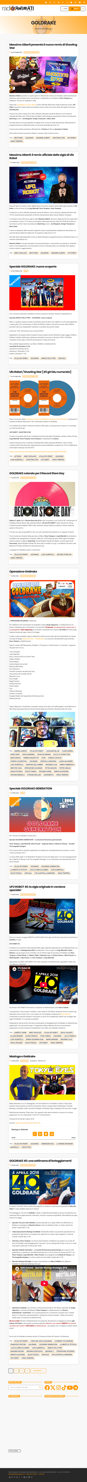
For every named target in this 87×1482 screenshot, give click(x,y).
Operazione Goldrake (23, 572)
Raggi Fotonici (16, 771)
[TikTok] (75, 2)
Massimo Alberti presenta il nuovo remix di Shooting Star (43, 46)
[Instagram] (71, 2)
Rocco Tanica (30, 771)
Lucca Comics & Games (39, 870)
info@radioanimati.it (16, 1474)
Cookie (41, 1474)
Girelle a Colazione (66, 1400)
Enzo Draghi (16, 758)
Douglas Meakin (44, 754)
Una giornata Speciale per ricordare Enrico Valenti (32, 1422)
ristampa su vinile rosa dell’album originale (46, 419)
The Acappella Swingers (44, 873)
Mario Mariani (65, 1014)
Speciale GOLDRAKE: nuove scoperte (32, 267)
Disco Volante (66, 1033)
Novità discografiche (31, 52)
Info (39, 1123)
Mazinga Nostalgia (35, 1351)
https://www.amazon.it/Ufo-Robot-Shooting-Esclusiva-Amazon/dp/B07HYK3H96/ (38, 452)
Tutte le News (14, 1451)
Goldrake (29, 138)
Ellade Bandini (17, 1036)
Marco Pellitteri (48, 358)
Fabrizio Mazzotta (31, 758)
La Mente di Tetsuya (19, 870)
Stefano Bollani (34, 775)
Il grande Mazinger (65, 1144)
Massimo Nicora (17, 1351)
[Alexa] (54, 2)
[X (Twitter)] (67, 2)
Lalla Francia (70, 1036)
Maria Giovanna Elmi (34, 1039)
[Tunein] (58, 2)
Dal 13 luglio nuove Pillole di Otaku (33, 1431)
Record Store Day (64, 554)
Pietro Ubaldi (64, 768)
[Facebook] (63, 2)
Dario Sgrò (15, 754)
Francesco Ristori (18, 1344)
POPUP (75, 9)
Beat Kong (18, 138)
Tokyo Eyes (24, 1061)
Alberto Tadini (20, 1033)
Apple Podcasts (20, 1123)
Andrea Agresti (20, 751)
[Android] (50, 2)
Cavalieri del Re (52, 751)
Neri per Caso (16, 768)
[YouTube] (80, 2)
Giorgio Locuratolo (19, 761)
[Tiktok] (64, 1387)
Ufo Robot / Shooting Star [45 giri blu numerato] (40, 372)
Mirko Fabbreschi (67, 765)
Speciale (61, 358)
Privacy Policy (32, 1474)
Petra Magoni (51, 768)
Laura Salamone (66, 761)
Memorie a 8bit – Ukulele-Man (33, 639)
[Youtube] (69, 1387)
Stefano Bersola (18, 775)
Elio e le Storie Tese (61, 754)
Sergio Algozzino (61, 771)
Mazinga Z (15, 1147)
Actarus (17, 456)
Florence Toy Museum (64, 1341)
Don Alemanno (28, 754)
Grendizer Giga (47, 1144)
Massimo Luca (51, 765)
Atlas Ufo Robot (21, 358)
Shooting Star (59, 138)
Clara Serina (67, 751)
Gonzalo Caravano (48, 761)
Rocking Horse (45, 771)
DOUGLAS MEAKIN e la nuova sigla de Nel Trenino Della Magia (32, 1412)
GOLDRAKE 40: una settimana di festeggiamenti (40, 1161)
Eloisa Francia (31, 1036)
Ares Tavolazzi (20, 253)
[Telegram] (84, 2)
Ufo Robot (71, 138)
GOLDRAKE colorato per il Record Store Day (36, 473)
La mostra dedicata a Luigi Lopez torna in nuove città (32, 1402)
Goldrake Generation (50, 866)
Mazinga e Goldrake (22, 1056)
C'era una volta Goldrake (41, 1341)
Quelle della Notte (66, 1410)
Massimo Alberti (43, 138)
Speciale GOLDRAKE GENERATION (30, 788)
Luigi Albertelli (17, 460)
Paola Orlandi (16, 1043)
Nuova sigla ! (29, 1440)
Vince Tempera (17, 141)
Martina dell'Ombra (34, 765)
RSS (35, 1123)
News (26, 271)
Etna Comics (45, 1036)
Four (43, 758)
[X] (52, 1387)
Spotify (29, 1123)
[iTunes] (46, 2)
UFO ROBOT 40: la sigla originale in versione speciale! (37, 888)
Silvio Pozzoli (16, 873)
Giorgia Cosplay (55, 758)
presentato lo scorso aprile (26, 105)
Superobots (48, 775)
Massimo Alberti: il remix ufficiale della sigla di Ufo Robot (41, 156)
